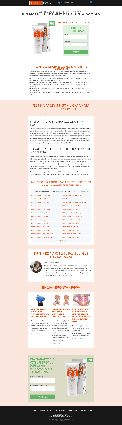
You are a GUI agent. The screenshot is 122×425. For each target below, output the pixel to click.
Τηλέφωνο (67, 41)
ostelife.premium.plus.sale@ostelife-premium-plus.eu (61, 416)
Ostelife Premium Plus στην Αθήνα (40, 202)
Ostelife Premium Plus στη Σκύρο (40, 220)
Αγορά (76, 52)
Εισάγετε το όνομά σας (36, 376)
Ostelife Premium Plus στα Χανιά (39, 206)
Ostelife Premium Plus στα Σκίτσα (40, 227)
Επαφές (83, 410)
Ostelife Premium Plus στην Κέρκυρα (71, 195)
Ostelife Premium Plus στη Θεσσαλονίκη (72, 199)
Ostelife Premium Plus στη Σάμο (39, 223)
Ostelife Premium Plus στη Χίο (70, 230)
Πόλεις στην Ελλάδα (61, 240)
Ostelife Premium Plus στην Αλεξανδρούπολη (74, 202)
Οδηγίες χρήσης (60, 410)
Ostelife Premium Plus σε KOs (38, 199)
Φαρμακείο (33, 410)
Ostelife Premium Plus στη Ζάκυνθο (71, 220)
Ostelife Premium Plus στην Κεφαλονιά (41, 209)
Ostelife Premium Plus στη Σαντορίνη (72, 216)
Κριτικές (42, 410)
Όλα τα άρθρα (61, 350)
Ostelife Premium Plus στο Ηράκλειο (40, 195)
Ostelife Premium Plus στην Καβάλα (71, 206)
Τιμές (90, 410)
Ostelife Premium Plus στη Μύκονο (71, 209)
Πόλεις (70, 410)
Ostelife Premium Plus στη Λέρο (70, 227)
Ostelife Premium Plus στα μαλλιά (71, 223)
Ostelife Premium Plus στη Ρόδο (39, 216)
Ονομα (66, 34)
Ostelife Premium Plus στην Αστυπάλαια (42, 234)
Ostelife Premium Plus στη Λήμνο (70, 237)
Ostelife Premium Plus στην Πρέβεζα (71, 213)
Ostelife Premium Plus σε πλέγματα (71, 234)
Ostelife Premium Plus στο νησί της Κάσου (42, 237)
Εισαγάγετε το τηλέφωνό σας (38, 385)
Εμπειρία (50, 410)
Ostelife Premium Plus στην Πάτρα (40, 213)
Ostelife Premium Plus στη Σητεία (40, 230)
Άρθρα (76, 410)
